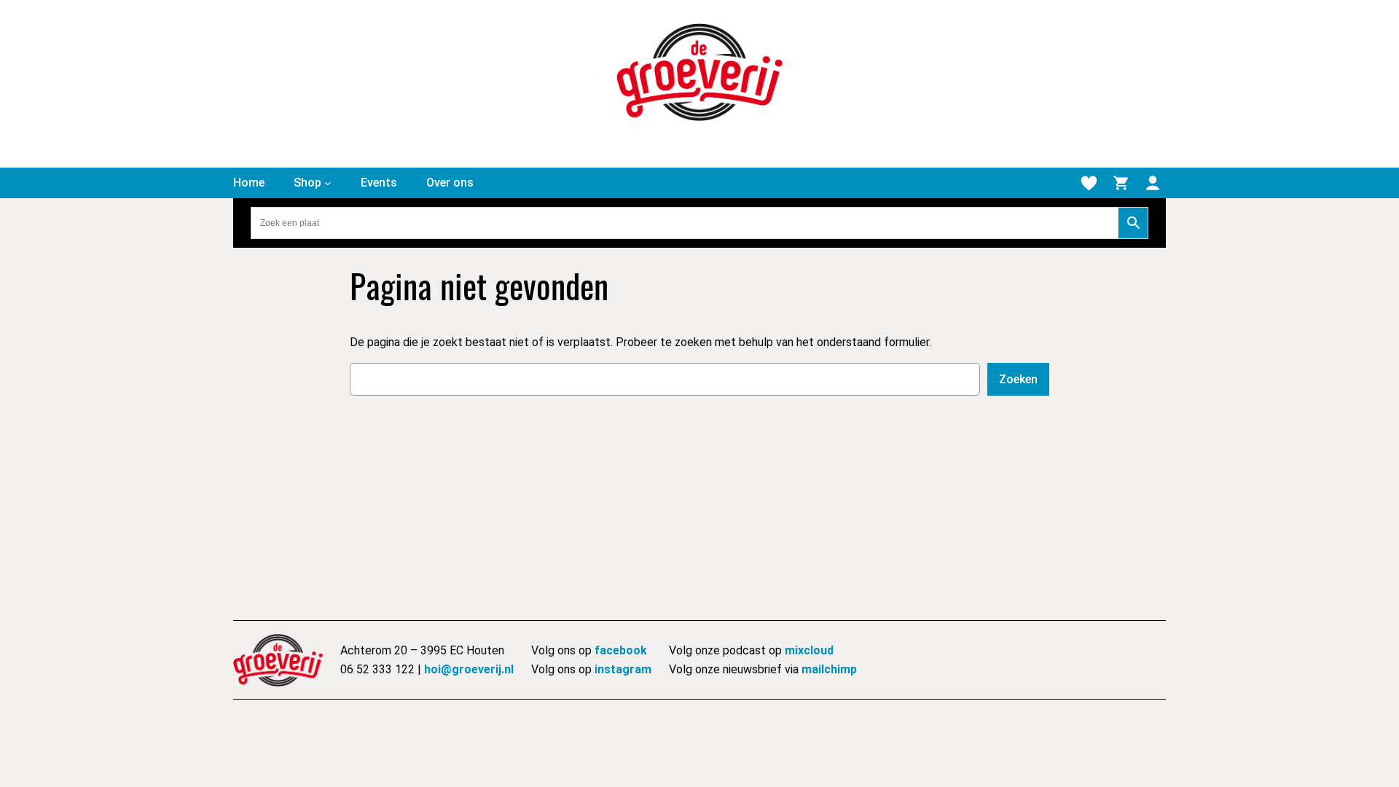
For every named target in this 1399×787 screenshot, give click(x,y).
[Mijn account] (1153, 183)
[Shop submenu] (328, 183)
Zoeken (1018, 379)
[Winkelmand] (1121, 183)
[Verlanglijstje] (1088, 183)
